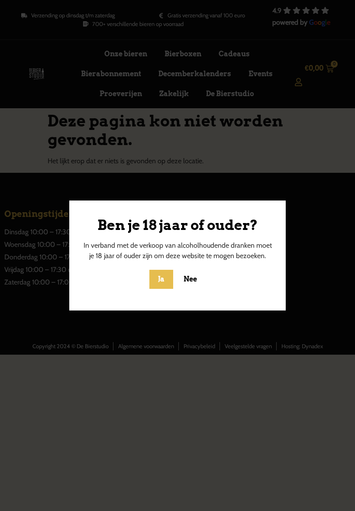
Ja (161, 279)
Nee (190, 279)
